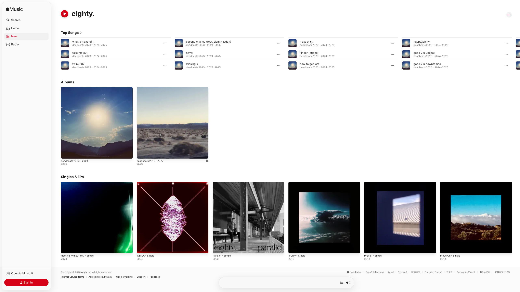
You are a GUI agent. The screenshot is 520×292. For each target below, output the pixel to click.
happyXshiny (422, 41)
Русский (402, 272)
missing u (192, 63)
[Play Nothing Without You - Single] (66, 248)
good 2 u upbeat (424, 52)
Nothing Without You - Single (79, 183)
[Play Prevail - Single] (369, 248)
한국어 (449, 272)
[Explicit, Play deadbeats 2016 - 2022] (142, 153)
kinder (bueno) (309, 52)
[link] (71, 32)
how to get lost (309, 63)
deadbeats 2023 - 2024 (76, 88)
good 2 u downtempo (427, 63)
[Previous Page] (57, 54)
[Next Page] (516, 54)
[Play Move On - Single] (445, 248)
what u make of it (83, 41)
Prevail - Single (373, 183)
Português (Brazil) (466, 272)
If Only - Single (297, 183)
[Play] (64, 13)
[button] (26, 20)
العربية (391, 272)
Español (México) (374, 272)
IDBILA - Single (146, 183)
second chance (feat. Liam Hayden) (208, 41)
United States (354, 272)
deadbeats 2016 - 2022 (151, 88)
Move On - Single (451, 183)
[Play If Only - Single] (293, 248)
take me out (80, 52)
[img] (14, 9)
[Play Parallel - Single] (218, 248)
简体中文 (415, 272)
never (189, 52)
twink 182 (78, 63)
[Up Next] (341, 283)
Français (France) (433, 272)
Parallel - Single (222, 183)
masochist (306, 41)
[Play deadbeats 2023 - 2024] (66, 153)
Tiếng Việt (485, 272)
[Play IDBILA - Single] (142, 248)
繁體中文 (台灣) (502, 272)
